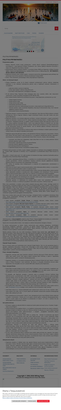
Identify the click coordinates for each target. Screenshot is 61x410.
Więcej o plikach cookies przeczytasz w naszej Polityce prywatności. (17, 398)
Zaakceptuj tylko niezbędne (19, 401)
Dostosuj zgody (32, 401)
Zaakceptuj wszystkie (43, 401)
